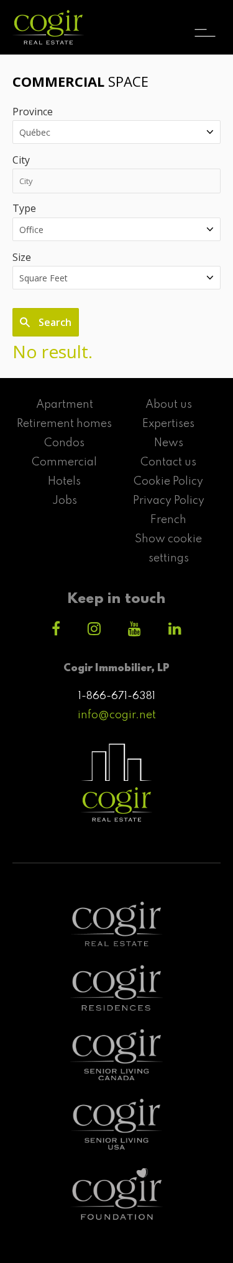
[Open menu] (205, 21)
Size (21, 257)
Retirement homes (64, 423)
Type (24, 208)
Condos (64, 443)
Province (32, 111)
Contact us (168, 462)
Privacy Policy (168, 500)
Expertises (168, 423)
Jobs (64, 500)
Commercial (64, 462)
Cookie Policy (168, 481)
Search (53, 322)
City (21, 160)
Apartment (64, 404)
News (168, 443)
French (168, 520)
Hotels (64, 481)
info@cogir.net (117, 715)
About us (168, 404)
